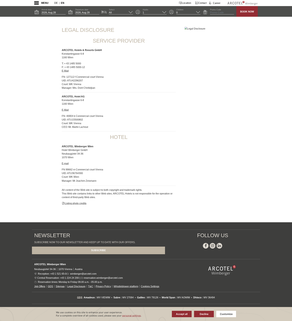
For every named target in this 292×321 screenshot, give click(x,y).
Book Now (247, 11)
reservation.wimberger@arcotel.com (103, 278)
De (56, 3)
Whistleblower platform (126, 286)
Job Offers (39, 286)
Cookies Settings (150, 286)
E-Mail (65, 71)
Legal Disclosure (76, 286)
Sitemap (60, 286)
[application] (146, 314)
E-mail (65, 163)
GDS (50, 286)
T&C (90, 286)
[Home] (240, 3)
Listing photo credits (75, 203)
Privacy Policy (103, 286)
